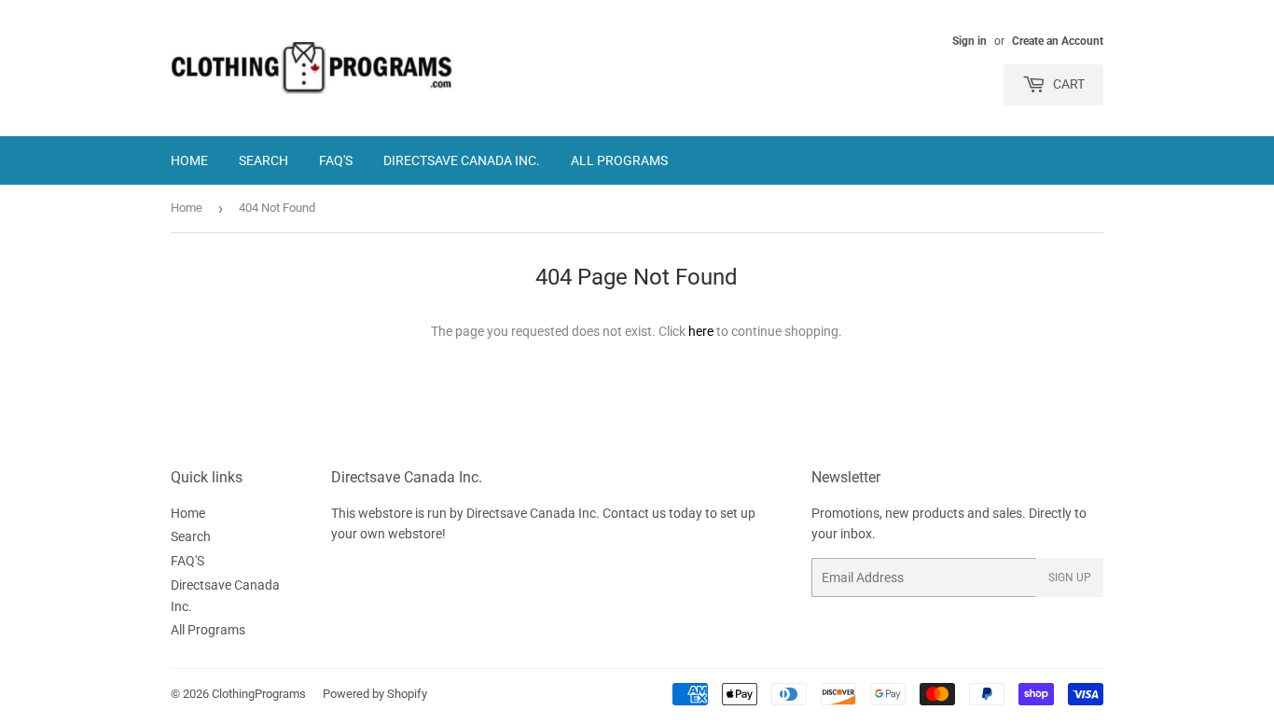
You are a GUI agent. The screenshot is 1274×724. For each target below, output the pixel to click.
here (700, 331)
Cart (1067, 84)
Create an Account (1057, 41)
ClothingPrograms (259, 694)
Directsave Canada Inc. (461, 160)
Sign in (969, 41)
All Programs (619, 160)
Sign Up (1069, 577)
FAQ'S (336, 160)
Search (263, 160)
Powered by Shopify (375, 694)
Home (189, 160)
